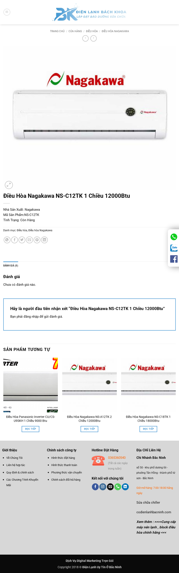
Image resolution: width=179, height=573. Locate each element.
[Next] (175, 398)
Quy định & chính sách (20, 472)
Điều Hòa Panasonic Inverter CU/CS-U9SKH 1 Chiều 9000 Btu (30, 418)
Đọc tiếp (30, 429)
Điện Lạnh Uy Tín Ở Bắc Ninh (102, 567)
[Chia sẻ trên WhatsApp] (7, 240)
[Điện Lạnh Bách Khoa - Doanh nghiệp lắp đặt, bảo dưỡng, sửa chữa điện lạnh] (89, 12)
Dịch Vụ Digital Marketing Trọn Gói (90, 560)
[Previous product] (93, 38)
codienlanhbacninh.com (153, 512)
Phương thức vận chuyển (66, 472)
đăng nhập (31, 317)
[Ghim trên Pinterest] (37, 240)
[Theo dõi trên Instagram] (102, 486)
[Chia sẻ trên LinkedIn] (44, 240)
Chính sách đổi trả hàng (65, 479)
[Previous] (3, 398)
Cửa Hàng (75, 31)
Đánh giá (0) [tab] (10, 265)
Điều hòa (92, 31)
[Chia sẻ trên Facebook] (14, 240)
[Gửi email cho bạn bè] (29, 240)
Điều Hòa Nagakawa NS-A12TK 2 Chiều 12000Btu (89, 418)
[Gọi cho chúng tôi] (117, 486)
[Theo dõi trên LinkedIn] (125, 486)
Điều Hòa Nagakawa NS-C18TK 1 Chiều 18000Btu (148, 418)
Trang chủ (57, 31)
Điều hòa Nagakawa (115, 31)
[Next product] (85, 38)
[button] (6, 12)
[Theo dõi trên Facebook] (95, 486)
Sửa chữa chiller (148, 503)
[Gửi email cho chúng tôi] (110, 486)
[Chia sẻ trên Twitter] (22, 240)
